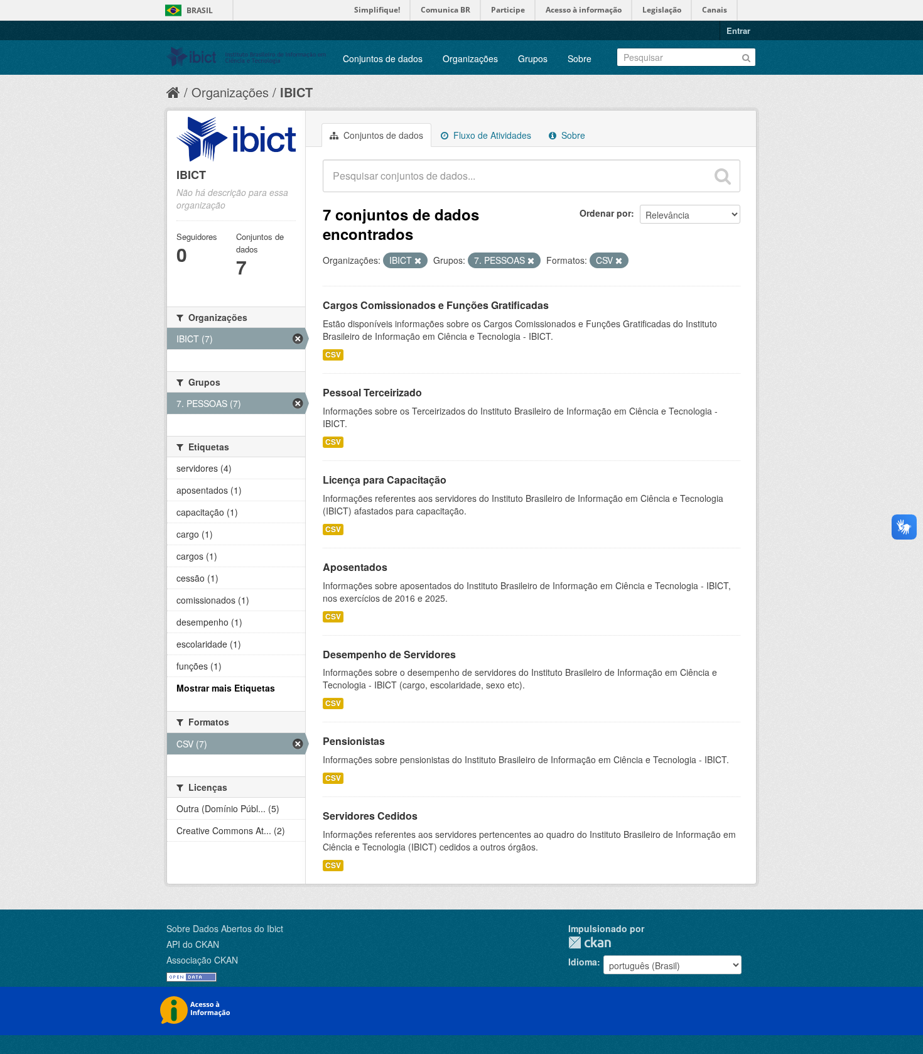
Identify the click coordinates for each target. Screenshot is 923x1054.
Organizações (470, 58)
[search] (723, 175)
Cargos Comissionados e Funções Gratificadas (436, 305)
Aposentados (355, 567)
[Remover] (417, 261)
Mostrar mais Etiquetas (225, 688)
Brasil (199, 10)
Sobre (579, 58)
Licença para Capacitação (384, 479)
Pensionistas (354, 741)
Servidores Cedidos (370, 815)
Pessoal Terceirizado (372, 392)
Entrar (738, 30)
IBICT (296, 92)
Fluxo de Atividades (491, 135)
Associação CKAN (202, 959)
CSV (333, 354)
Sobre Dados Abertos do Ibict (224, 928)
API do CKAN (192, 944)
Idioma (582, 961)
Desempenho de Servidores (389, 654)
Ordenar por (605, 213)
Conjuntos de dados (383, 58)
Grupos (533, 58)
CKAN (589, 942)
